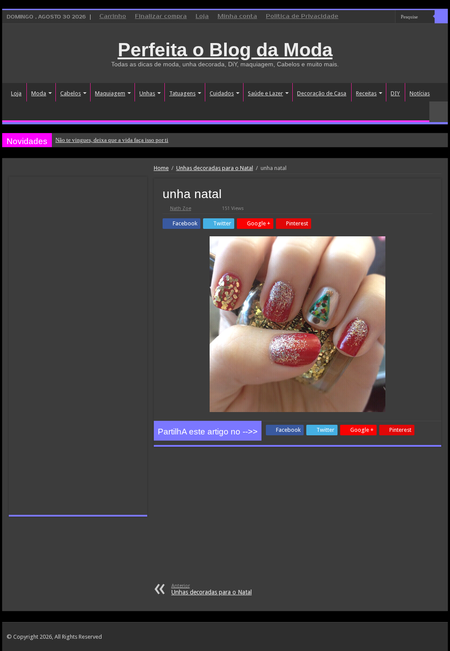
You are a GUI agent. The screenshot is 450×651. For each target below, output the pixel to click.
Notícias (420, 93)
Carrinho (112, 16)
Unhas (147, 93)
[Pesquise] (441, 16)
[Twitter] (380, 17)
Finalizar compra (161, 16)
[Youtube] (388, 17)
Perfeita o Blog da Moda (225, 49)
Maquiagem (110, 93)
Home (161, 168)
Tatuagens (182, 93)
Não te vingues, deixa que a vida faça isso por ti (111, 140)
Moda (38, 93)
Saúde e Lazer (265, 93)
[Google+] (363, 17)
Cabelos (70, 93)
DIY (395, 93)
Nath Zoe (180, 208)
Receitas (366, 93)
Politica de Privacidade (302, 16)
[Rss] (355, 17)
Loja (202, 16)
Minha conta (237, 16)
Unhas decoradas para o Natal (214, 168)
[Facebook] (372, 17)
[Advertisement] (297, 517)
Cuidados (222, 93)
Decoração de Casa (321, 93)
